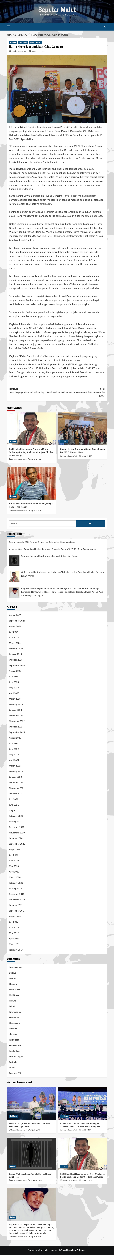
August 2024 (15, 626)
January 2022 (15, 777)
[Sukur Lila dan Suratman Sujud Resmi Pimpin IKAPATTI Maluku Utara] (82, 428)
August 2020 (15, 850)
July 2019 (13, 922)
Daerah (13, 42)
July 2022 (13, 744)
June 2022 (14, 749)
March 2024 (15, 643)
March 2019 (15, 944)
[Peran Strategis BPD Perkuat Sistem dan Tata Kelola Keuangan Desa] (31, 1103)
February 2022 (16, 771)
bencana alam (15, 967)
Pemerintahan (15, 1045)
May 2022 (14, 755)
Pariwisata (14, 1040)
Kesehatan (14, 1018)
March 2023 (15, 699)
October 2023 (16, 660)
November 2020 (17, 833)
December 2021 (16, 783)
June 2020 (14, 861)
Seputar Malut (57, 9)
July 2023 (13, 677)
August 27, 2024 (87, 456)
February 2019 (16, 950)
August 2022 (15, 738)
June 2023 (14, 682)
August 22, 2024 (35, 511)
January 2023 (15, 710)
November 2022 (17, 721)
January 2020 (15, 889)
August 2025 (15, 615)
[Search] (105, 26)
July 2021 (13, 799)
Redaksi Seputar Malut (20, 51)
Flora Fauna (14, 990)
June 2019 (14, 928)
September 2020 (17, 844)
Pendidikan (23, 42)
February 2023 (16, 704)
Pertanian (13, 1062)
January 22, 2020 (38, 51)
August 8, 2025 (35, 1130)
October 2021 (16, 794)
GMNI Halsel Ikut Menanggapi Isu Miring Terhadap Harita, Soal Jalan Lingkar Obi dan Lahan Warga (31, 452)
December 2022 (16, 716)
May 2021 (14, 810)
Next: (81, 392)
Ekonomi (13, 984)
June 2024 (14, 638)
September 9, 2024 (36, 1180)
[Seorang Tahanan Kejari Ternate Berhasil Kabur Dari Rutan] (31, 1154)
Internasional (15, 1012)
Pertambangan (16, 1057)
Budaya (12, 973)
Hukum (12, 1001)
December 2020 (16, 827)
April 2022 (14, 760)
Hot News (14, 995)
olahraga (13, 1034)
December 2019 (16, 894)
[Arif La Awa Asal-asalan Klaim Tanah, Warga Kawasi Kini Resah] (31, 483)
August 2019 (15, 916)
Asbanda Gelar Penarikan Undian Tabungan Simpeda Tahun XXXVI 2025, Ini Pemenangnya (80, 1125)
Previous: (33, 390)
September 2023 (17, 665)
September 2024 (17, 621)
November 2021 (17, 788)
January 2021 (15, 822)
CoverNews (66, 1250)
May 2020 (14, 866)
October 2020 (16, 838)
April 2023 (14, 693)
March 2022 (15, 766)
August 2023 (15, 671)
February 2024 (16, 649)
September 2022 (17, 732)
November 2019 (17, 900)
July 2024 (13, 632)
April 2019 (14, 939)
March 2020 (15, 877)
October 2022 (16, 727)
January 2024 (15, 654)
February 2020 (16, 883)
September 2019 (17, 911)
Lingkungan (14, 1023)
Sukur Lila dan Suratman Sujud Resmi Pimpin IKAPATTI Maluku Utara (82, 450)
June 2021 (14, 805)
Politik (12, 1068)
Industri (12, 1006)
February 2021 (16, 816)
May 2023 (14, 688)
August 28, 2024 (35, 459)
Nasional (13, 1029)
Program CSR (35, 42)
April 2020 (14, 872)
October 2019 (16, 905)
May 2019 (14, 933)
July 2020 (13, 855)
